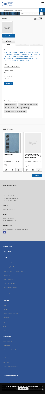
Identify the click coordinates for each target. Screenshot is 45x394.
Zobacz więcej (7, 294)
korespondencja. (10, 104)
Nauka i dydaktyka (9, 267)
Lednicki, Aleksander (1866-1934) (15, 111)
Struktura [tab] (36, 45)
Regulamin (6, 346)
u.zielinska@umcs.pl (9, 220)
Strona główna (7, 252)
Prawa (5, 330)
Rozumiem (23, 389)
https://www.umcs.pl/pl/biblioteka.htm (15, 229)
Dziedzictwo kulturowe (10, 263)
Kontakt (5, 354)
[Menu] (42, 1)
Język (5, 326)
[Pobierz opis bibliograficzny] (6, 169)
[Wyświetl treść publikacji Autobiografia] (12, 169)
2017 (5, 73)
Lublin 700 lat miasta (9, 283)
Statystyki (6, 362)
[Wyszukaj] (42, 10)
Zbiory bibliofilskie (9, 279)
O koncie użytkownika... (10, 350)
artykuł (6, 79)
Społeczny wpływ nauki (10, 287)
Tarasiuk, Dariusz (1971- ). (12, 66)
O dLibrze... (6, 358)
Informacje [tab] (22, 45)
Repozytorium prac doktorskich (13, 271)
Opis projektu (7, 341)
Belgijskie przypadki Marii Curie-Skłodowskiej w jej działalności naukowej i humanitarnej (33, 155)
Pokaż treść (8, 36)
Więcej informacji (33, 386)
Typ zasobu (6, 322)
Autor (5, 309)
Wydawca (6, 318)
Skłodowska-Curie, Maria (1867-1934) (17, 108)
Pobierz (9, 41)
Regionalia (6, 275)
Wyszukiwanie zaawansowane (30, 13)
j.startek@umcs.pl (8, 218)
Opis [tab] (8, 45)
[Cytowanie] (40, 18)
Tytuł (5, 305)
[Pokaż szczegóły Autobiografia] (18, 169)
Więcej (37, 175)
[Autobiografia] (12, 143)
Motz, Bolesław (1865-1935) (28, 104)
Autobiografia (8, 154)
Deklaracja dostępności (10, 366)
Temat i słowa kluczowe (10, 313)
